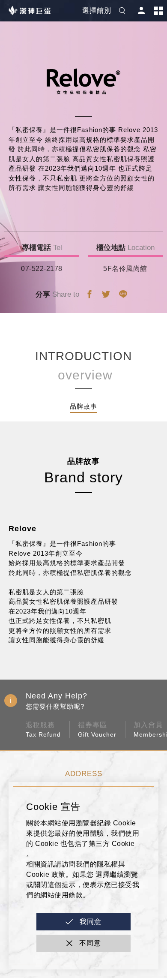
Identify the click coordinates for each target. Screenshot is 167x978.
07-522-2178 (42, 268)
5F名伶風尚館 (125, 268)
